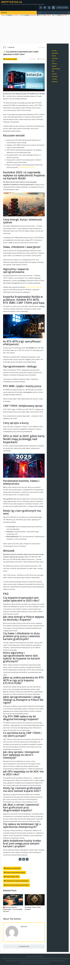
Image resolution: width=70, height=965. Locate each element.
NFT (53, 71)
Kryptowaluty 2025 (12, 877)
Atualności (8, 59)
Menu (5, 12)
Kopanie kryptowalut (13, 868)
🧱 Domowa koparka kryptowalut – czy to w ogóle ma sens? (12, 909)
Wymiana (55, 81)
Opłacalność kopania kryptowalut (17, 881)
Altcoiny (54, 50)
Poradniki (55, 76)
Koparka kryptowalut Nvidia (15, 872)
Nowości (54, 74)
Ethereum (55, 58)
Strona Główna (62, 7)
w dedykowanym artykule (26, 167)
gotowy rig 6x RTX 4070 (33, 287)
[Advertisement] (35, 29)
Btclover (11, 47)
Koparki (14, 59)
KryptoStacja (11, 2)
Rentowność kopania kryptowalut (17, 885)
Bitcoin (54, 56)
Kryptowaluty (56, 68)
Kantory (54, 63)
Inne (53, 61)
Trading (54, 79)
